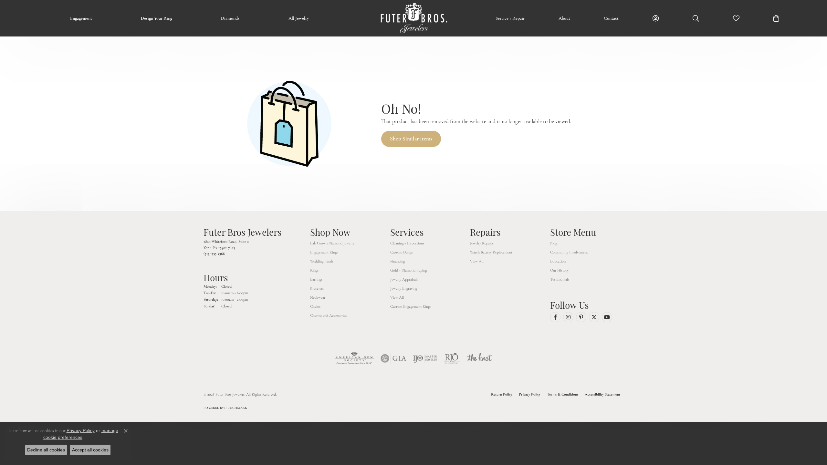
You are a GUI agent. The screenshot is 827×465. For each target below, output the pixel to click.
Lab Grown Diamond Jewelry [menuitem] (332, 243)
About (564, 18)
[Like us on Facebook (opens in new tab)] (555, 317)
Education (558, 261)
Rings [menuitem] (314, 270)
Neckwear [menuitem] (317, 297)
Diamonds (230, 18)
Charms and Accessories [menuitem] (328, 315)
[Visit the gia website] (393, 358)
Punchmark (236, 408)
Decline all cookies (46, 449)
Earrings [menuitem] (316, 279)
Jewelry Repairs (481, 243)
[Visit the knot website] (479, 358)
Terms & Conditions (562, 394)
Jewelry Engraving (403, 288)
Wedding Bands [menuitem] (321, 261)
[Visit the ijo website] (425, 358)
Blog (553, 243)
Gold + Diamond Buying (408, 270)
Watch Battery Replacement (491, 252)
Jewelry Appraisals (404, 279)
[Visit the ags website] (354, 358)
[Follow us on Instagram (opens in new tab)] (568, 317)
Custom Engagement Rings (410, 306)
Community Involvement (569, 252)
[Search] (696, 18)
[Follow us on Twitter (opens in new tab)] (594, 317)
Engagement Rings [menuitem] (324, 252)
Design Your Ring (156, 18)
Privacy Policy (529, 394)
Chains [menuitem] (315, 306)
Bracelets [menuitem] (317, 288)
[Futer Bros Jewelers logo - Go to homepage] (413, 18)
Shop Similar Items (411, 138)
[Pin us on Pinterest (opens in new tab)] (581, 317)
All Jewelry (298, 18)
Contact (611, 18)
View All (397, 297)
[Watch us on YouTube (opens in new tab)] (607, 317)
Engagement (81, 18)
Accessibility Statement (602, 394)
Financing (397, 261)
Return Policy (501, 394)
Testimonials (559, 279)
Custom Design (401, 252)
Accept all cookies (90, 449)
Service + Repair (510, 18)
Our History (559, 270)
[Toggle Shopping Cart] (776, 18)
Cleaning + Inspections (407, 243)
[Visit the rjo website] (452, 358)
